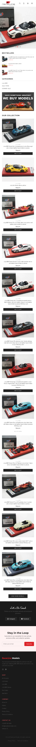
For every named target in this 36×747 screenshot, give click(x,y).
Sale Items (5, 693)
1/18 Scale (5, 681)
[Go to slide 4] (20, 46)
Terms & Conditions (7, 714)
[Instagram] (3, 669)
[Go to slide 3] (18, 46)
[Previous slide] (2, 27)
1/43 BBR (5, 83)
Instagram (12, 619)
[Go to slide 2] (17, 46)
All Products (5, 678)
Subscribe (29, 644)
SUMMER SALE (6, 88)
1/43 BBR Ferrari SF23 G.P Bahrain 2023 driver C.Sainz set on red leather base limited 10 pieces (18, 463)
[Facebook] (6, 669)
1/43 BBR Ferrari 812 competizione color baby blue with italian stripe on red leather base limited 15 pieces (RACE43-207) (18, 424)
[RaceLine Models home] (8, 3)
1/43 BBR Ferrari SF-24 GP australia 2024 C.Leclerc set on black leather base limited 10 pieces (18, 502)
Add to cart (18, 153)
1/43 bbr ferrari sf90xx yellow (18, 185)
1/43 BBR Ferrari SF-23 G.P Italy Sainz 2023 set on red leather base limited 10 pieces (18, 223)
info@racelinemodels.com (9, 726)
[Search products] (20, 3)
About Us (4, 702)
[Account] (24, 3)
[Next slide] (33, 27)
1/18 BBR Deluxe (6, 687)
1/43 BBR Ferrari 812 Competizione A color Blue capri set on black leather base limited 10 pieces (18, 147)
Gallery (4, 705)
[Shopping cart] (28, 3)
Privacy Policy (6, 711)
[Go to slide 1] (15, 46)
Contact (4, 708)
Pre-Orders (5, 690)
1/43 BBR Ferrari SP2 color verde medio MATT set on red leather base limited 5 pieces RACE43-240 (18, 541)
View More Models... (18, 596)
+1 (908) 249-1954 (6, 723)
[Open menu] (32, 3)
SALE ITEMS (5, 86)
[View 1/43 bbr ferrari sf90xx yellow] (18, 170)
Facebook (26, 619)
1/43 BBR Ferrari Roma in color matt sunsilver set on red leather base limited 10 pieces (18, 262)
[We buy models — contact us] (18, 101)
